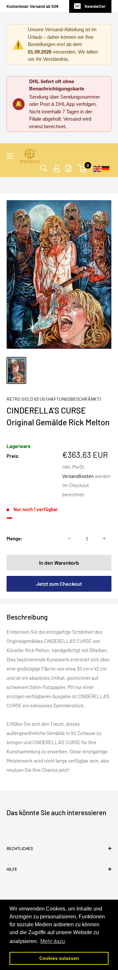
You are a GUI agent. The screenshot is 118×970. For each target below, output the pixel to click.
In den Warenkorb (59, 562)
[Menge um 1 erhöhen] (104, 538)
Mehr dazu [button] (52, 941)
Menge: (14, 538)
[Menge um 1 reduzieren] (69, 538)
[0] (82, 168)
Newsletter (95, 6)
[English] (97, 168)
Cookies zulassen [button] (59, 958)
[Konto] (56, 168)
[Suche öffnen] (44, 168)
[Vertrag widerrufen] (68, 168)
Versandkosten (78, 476)
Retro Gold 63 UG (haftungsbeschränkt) (54, 399)
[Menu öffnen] (10, 156)
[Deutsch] (106, 168)
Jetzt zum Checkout (59, 583)
